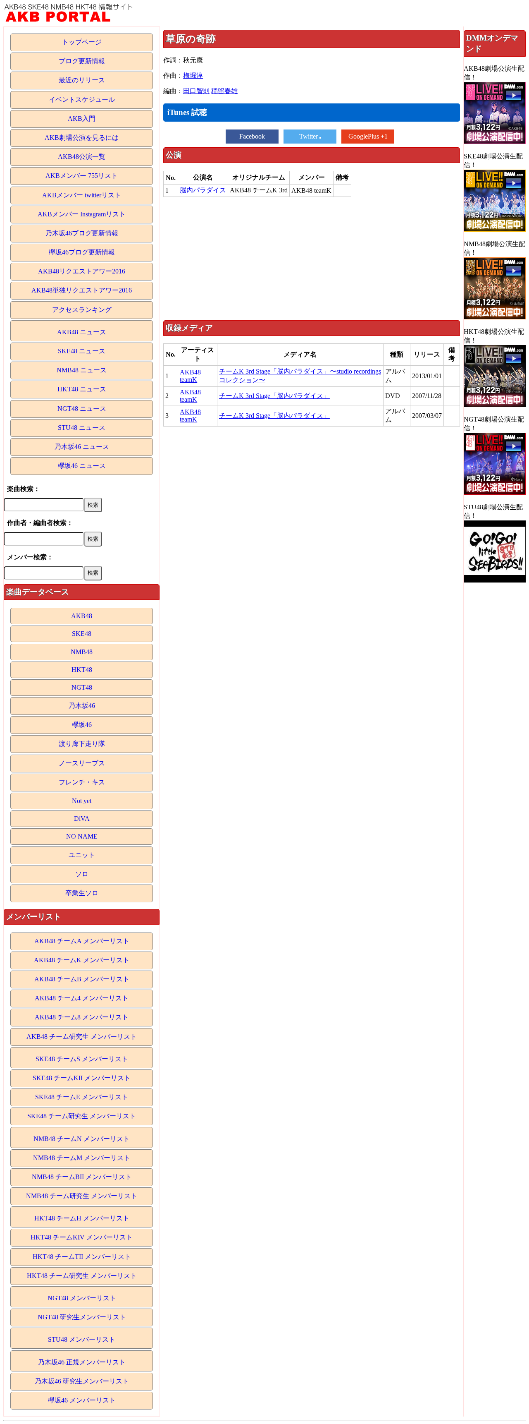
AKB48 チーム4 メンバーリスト (82, 998)
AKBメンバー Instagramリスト (82, 214)
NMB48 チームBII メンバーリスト (82, 1176)
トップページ (82, 42)
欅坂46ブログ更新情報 (82, 252)
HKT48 (81, 669)
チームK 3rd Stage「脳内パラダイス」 (274, 395)
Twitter (309, 136)
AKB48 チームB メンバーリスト (81, 979)
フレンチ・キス (82, 782)
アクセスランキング (82, 309)
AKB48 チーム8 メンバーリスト (82, 1017)
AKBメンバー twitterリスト (81, 195)
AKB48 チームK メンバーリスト (81, 960)
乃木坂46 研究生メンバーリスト (82, 1381)
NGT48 (81, 687)
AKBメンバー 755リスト (81, 175)
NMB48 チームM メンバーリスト (81, 1157)
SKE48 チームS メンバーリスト (82, 1058)
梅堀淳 (193, 75)
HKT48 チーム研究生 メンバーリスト (82, 1275)
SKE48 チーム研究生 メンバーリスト (81, 1116)
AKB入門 (81, 118)
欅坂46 (82, 724)
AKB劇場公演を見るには (82, 137)
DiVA (82, 818)
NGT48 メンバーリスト (82, 1298)
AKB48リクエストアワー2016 (81, 271)
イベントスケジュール (82, 99)
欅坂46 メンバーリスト (82, 1400)
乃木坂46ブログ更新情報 (81, 233)
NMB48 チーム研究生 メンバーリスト (81, 1195)
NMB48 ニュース (82, 370)
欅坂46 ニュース (82, 465)
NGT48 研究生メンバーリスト (82, 1317)
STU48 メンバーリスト (81, 1339)
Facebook (252, 136)
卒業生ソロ (81, 893)
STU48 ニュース (81, 427)
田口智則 (196, 90)
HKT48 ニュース (81, 389)
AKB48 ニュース (81, 332)
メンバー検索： (30, 557)
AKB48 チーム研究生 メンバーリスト (81, 1036)
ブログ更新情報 (82, 61)
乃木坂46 (82, 705)
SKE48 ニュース (81, 351)
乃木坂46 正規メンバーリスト (82, 1362)
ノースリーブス (82, 763)
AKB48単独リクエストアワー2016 (81, 290)
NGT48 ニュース (81, 408)
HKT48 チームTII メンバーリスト (82, 1256)
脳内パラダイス (203, 190)
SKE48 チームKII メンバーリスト (82, 1077)
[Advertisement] (311, 258)
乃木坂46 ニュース (82, 446)
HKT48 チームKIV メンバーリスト (82, 1237)
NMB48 (82, 651)
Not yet (81, 800)
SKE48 (81, 633)
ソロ (81, 873)
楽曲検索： (23, 488)
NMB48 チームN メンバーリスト (81, 1138)
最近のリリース (82, 80)
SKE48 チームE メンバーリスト (81, 1096)
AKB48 (81, 615)
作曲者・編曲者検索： (40, 522)
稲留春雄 (224, 90)
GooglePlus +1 (368, 136)
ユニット (82, 854)
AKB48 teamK (190, 376)
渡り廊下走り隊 (82, 743)
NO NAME (82, 836)
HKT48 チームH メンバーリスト (81, 1218)
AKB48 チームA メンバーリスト (81, 941)
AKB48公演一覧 (81, 156)
